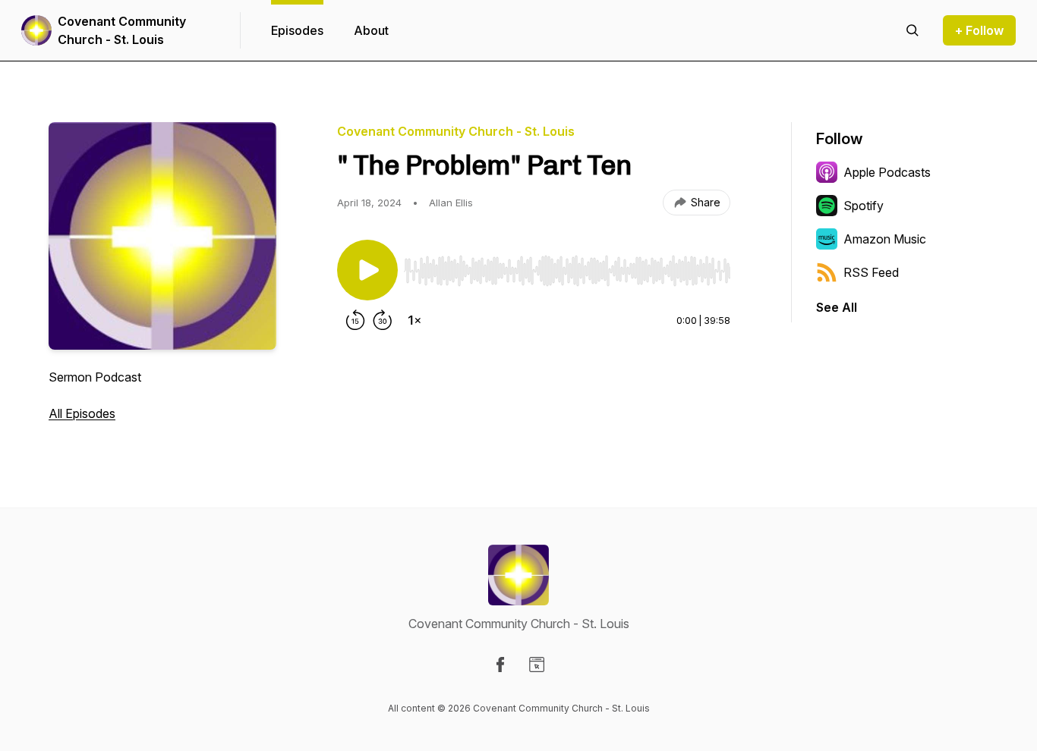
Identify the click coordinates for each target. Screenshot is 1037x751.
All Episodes (82, 413)
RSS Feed (871, 272)
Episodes (297, 30)
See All (836, 307)
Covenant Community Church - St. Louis (122, 30)
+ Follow (979, 30)
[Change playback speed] (414, 320)
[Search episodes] (912, 30)
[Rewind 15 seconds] (355, 320)
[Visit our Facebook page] (500, 664)
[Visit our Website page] (536, 664)
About (371, 30)
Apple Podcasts (887, 172)
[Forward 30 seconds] (382, 320)
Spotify (863, 205)
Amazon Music (884, 239)
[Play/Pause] (367, 270)
